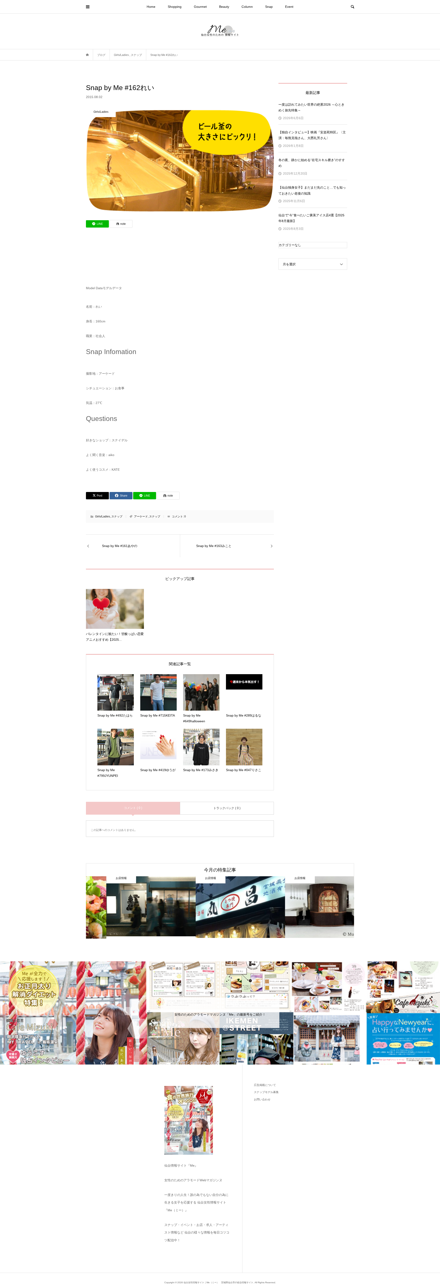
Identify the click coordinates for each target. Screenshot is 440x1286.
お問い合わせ (262, 1099)
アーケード (141, 516)
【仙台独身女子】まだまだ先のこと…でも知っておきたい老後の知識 (312, 190)
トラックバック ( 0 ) (226, 808)
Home (151, 6)
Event (289, 6)
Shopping (175, 6)
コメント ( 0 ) (133, 808)
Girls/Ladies (102, 516)
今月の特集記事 (220, 869)
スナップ (116, 516)
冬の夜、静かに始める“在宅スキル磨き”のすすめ (311, 163)
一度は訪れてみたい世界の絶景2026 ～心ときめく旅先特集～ (311, 107)
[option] (130, 907)
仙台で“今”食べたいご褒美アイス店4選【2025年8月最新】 (311, 218)
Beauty (224, 6)
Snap (269, 6)
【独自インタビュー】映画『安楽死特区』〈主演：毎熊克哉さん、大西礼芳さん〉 (312, 135)
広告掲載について (265, 1085)
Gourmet (200, 6)
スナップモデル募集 (266, 1092)
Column (247, 6)
